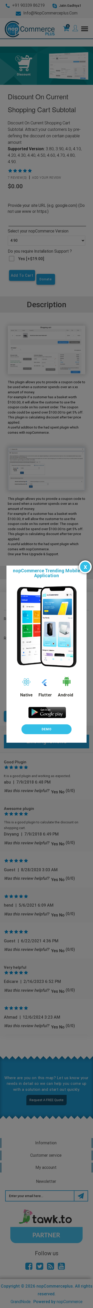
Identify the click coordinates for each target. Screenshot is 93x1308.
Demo (47, 729)
